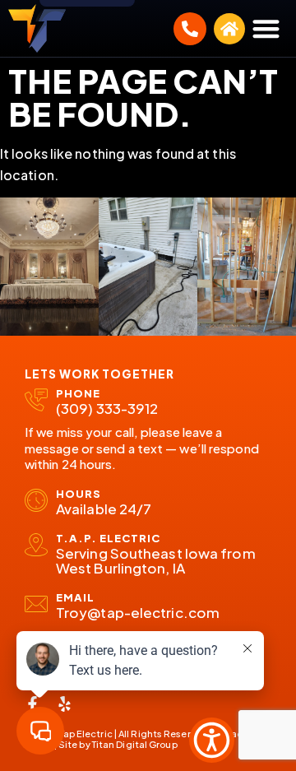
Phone (78, 393)
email (75, 597)
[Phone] (36, 399)
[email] (36, 603)
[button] (267, 28)
